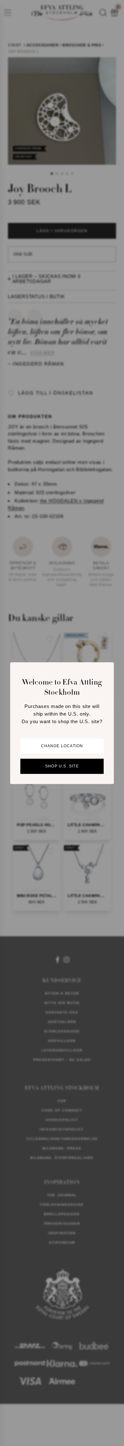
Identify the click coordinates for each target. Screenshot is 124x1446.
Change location (62, 746)
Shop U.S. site (62, 766)
